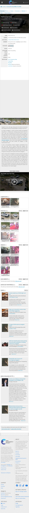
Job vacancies (18, 461)
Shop (2, 488)
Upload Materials (16, 30)
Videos (12, 11)
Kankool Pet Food (6, 17)
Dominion (6, 493)
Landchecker (10, 66)
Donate (2, 484)
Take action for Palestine (5, 472)
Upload (26, 210)
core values (3, 462)
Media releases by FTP (7, 376)
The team (17, 453)
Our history (17, 454)
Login (2, 505)
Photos (8, 11)
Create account (4, 506)
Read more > (19, 304)
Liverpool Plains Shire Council (13, 39)
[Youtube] (26, 485)
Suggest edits (17, 25)
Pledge (16, 503)
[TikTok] (23, 485)
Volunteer (3, 486)
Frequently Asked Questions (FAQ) (20, 459)
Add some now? (18, 281)
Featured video (14, 171)
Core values (17, 456)
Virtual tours (3, 498)
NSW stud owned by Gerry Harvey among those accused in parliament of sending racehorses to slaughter (18, 342)
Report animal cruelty (7, 25)
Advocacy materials (8, 285)
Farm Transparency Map (12, 59)
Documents (18, 11)
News (2, 12)
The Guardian (12, 313)
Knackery (11, 45)
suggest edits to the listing (16, 428)
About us (17, 451)
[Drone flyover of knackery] (2, 121)
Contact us (17, 462)
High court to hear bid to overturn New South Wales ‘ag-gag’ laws (17, 310)
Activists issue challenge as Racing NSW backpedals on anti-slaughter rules (17, 379)
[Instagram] (20, 485)
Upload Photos (6, 27)
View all (20, 210)
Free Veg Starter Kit (19, 505)
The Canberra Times (13, 297)
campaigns (8, 464)
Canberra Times (12, 328)
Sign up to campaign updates (21, 491)
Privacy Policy (3, 467)
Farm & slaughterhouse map (6, 496)
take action (10, 465)
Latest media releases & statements (22, 496)
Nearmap (9, 64)
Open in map (14, 22)
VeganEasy (17, 506)
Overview (2, 11)
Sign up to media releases (20, 498)
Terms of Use (3, 469)
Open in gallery (6, 22)
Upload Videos (14, 27)
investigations (3, 465)
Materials (24, 11)
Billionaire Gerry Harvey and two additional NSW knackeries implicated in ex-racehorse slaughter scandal (17, 407)
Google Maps (10, 61)
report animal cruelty (5, 428)
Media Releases (8, 12)
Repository (4, 494)
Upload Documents (7, 30)
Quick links (3, 508)
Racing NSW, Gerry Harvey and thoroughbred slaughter (15, 359)
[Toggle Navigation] (2, 2)
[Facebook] (17, 485)
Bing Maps (10, 62)
